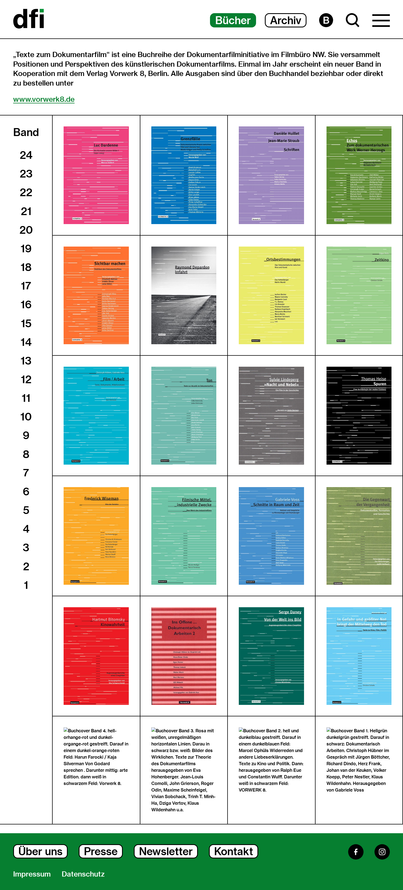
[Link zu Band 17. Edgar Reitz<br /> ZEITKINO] (359, 295)
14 (26, 342)
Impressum (32, 874)
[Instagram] (382, 852)
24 (26, 155)
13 (26, 360)
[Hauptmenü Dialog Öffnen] (381, 22)
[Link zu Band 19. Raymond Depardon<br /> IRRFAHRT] (184, 295)
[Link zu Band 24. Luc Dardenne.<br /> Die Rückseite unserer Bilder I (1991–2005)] (96, 175)
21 (26, 211)
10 (26, 416)
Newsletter (166, 851)
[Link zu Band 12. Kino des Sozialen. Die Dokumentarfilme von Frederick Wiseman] (96, 536)
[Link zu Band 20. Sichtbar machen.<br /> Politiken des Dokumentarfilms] (96, 295)
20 (26, 229)
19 (26, 248)
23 (26, 173)
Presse (101, 851)
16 (26, 304)
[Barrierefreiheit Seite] (326, 20)
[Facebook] (356, 852)
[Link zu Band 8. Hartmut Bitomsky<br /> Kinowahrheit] (96, 656)
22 (26, 192)
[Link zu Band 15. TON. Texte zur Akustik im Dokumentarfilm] (184, 415)
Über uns (40, 851)
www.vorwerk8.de (44, 99)
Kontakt (233, 851)
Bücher (233, 20)
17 (26, 285)
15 (26, 323)
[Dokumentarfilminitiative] (28, 19)
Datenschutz (83, 874)
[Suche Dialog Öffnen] (353, 20)
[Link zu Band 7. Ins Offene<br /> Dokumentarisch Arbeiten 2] (184, 656)
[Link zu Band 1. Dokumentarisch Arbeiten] (359, 760)
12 (26, 379)
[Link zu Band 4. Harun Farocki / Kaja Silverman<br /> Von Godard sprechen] (96, 757)
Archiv (285, 20)
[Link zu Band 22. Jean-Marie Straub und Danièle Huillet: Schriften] (271, 175)
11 (26, 398)
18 (26, 267)
